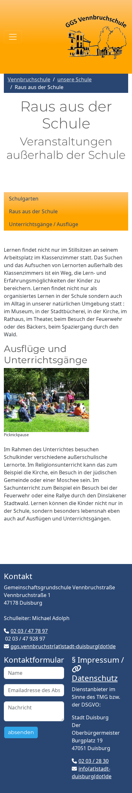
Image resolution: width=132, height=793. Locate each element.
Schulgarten (23, 198)
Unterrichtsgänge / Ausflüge (43, 224)
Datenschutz (95, 678)
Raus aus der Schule (33, 211)
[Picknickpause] (46, 400)
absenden (21, 732)
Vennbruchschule (29, 79)
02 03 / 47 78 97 (29, 630)
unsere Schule (74, 79)
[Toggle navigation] (13, 36)
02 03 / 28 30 (93, 760)
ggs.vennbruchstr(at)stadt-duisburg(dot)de (63, 646)
